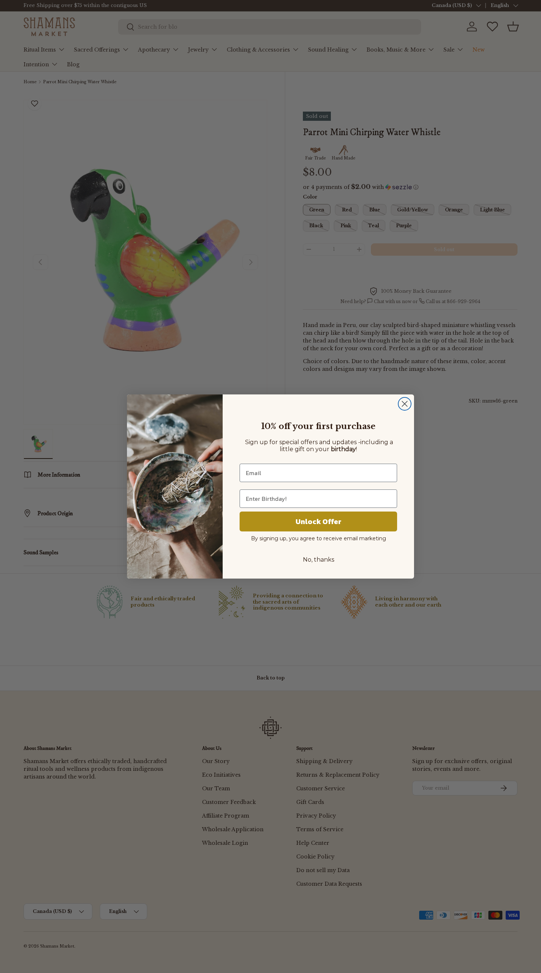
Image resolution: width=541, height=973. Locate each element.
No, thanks (318, 559)
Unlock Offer (319, 521)
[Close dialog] (404, 403)
